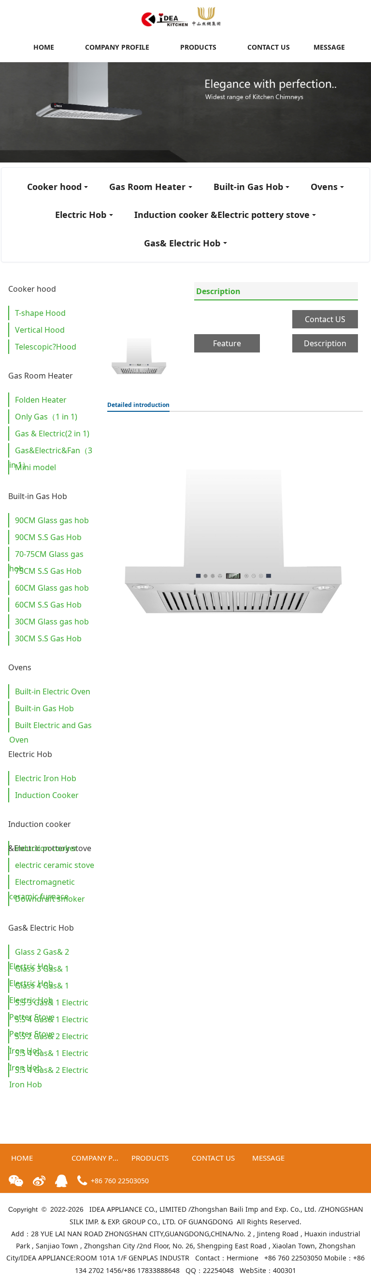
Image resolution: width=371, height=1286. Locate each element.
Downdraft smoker (50, 898)
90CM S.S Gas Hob (48, 537)
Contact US (325, 319)
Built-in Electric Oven (52, 691)
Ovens (324, 186)
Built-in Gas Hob (248, 186)
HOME (43, 47)
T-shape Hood (40, 313)
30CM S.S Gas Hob (48, 638)
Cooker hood (54, 186)
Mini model (35, 467)
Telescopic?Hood (45, 346)
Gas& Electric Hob (182, 243)
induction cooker (46, 848)
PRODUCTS (198, 47)
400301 (284, 1270)
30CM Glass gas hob (52, 621)
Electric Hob (80, 214)
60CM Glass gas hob (52, 587)
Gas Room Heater (147, 186)
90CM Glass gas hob (52, 520)
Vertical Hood (40, 330)
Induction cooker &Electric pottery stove (222, 214)
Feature (227, 343)
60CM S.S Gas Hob (48, 604)
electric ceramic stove (54, 865)
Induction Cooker (47, 795)
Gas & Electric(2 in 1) (52, 433)
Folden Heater (41, 399)
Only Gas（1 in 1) (46, 416)
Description (218, 291)
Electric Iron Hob (45, 778)
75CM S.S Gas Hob (48, 571)
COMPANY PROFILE (117, 47)
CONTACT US (268, 47)
